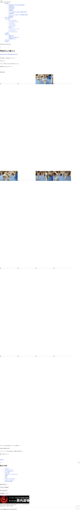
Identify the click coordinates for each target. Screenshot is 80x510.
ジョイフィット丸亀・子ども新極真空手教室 (18, 14)
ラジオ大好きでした (9, 471)
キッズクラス (12, 23)
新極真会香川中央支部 (12, 54)
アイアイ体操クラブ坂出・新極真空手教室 (18, 11)
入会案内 (7, 33)
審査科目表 (11, 35)
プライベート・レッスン (14, 28)
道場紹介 (7, 3)
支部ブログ (7, 40)
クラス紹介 (7, 18)
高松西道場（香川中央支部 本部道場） (17, 4)
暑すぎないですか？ (9, 469)
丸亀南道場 (11, 13)
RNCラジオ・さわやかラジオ (11, 474)
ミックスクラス (12, 30)
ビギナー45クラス (13, 20)
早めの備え (7, 472)
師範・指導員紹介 (9, 17)
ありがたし (7, 468)
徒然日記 (2, 459)
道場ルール (7, 34)
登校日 (6, 475)
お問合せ (7, 41)
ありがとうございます (10, 479)
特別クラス (11, 27)
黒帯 (6, 477)
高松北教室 (11, 9)
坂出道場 (11, 10)
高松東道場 (11, 6)
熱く (79, 462)
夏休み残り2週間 (8, 481)
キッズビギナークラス (13, 21)
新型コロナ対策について (14, 37)
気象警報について (12, 38)
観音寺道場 (11, 16)
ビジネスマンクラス (13, 31)
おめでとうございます (10, 478)
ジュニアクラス (12, 24)
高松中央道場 (12, 7)
